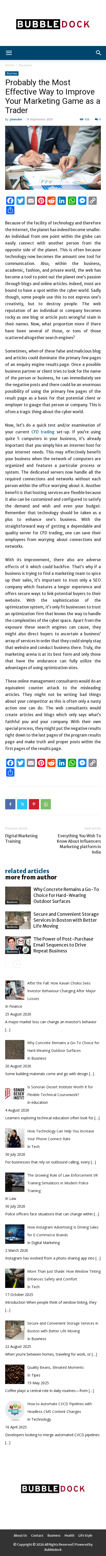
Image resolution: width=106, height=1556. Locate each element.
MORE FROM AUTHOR (31, 877)
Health (69, 1535)
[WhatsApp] (46, 804)
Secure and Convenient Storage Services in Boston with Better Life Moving (66, 920)
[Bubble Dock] (53, 23)
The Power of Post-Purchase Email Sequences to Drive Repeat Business (63, 945)
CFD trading (43, 431)
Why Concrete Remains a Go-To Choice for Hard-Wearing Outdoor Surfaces (66, 895)
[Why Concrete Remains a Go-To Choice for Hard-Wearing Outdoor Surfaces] (18, 895)
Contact (37, 1535)
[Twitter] (22, 804)
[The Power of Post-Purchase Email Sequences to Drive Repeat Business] (18, 945)
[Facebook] (10, 804)
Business (25, 65)
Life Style (85, 1535)
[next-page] (16, 964)
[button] (9, 53)
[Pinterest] (34, 804)
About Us (20, 1535)
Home (9, 65)
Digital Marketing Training (21, 838)
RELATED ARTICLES (27, 871)
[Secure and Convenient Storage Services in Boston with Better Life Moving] (18, 920)
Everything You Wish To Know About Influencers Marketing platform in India (79, 844)
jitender (16, 119)
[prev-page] (8, 964)
